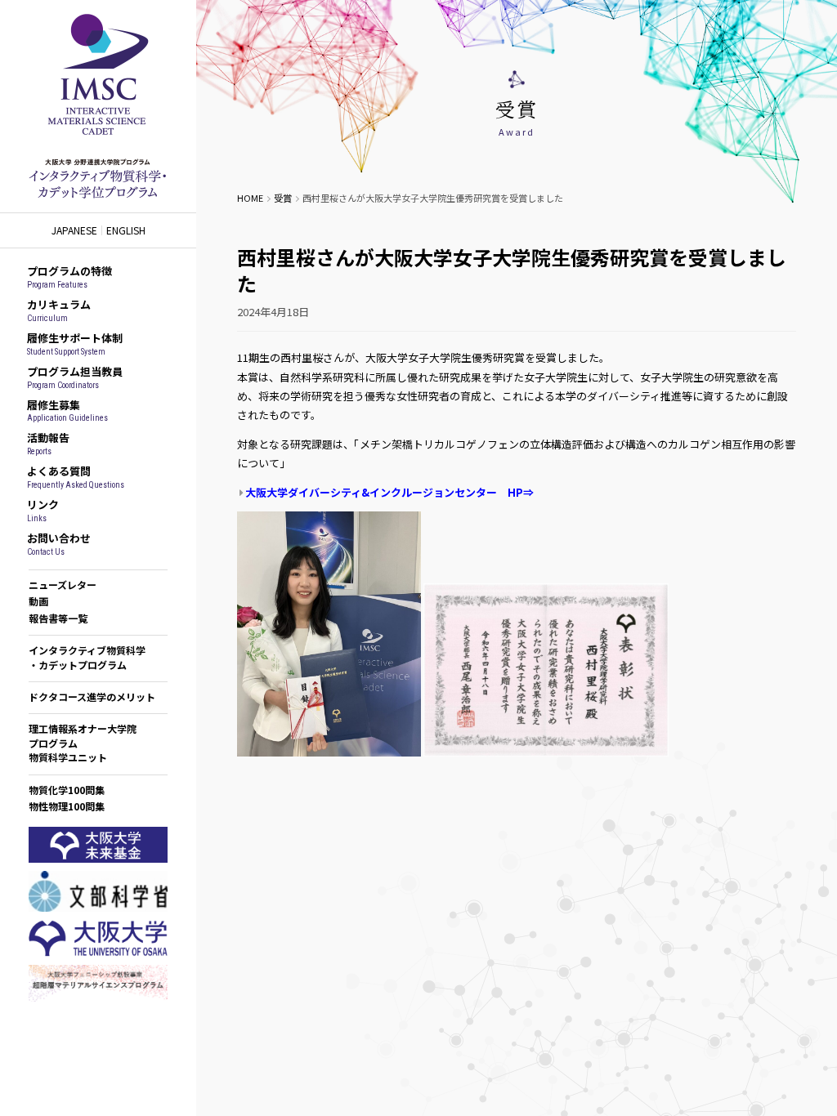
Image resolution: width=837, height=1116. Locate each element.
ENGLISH (125, 230)
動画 (38, 601)
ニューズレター (62, 584)
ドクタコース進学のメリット (92, 696)
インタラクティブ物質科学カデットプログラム (98, 106)
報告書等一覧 (58, 618)
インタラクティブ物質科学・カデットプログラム (87, 657)
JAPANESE (74, 230)
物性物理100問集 (67, 806)
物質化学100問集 (67, 790)
